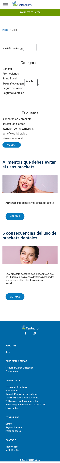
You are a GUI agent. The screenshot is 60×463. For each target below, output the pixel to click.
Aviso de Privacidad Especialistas (22, 394)
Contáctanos (12, 371)
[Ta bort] (30, 48)
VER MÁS (15, 216)
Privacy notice (12, 390)
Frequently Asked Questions (19, 368)
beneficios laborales (14, 133)
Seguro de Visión (12, 88)
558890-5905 (12, 450)
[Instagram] (34, 333)
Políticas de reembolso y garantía (22, 401)
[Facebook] (26, 333)
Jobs (8, 352)
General (7, 68)
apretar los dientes (13, 123)
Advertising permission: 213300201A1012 (26, 404)
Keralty (9, 424)
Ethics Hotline (12, 408)
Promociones (10, 73)
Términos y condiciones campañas (22, 397)
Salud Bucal (9, 78)
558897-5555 (12, 447)
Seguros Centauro (14, 427)
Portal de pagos (13, 431)
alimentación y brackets (17, 119)
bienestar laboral (12, 138)
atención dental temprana (18, 128)
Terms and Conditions (16, 387)
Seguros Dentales (13, 92)
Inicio (5, 29)
